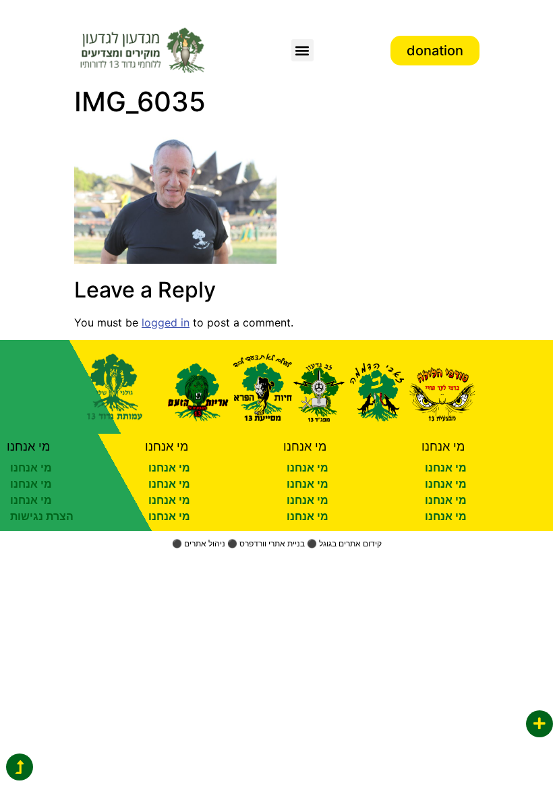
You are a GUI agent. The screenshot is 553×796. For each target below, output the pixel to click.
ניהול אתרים (204, 543)
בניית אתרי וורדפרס (272, 543)
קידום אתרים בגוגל (350, 543)
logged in (166, 322)
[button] (302, 50)
